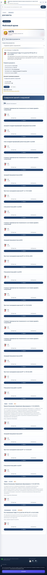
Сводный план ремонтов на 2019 (13, 240)
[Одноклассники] (36, 561)
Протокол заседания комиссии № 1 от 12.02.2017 (18, 449)
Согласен (23, 571)
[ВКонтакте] (33, 561)
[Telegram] (30, 561)
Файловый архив (6, 21)
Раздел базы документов (8, 43)
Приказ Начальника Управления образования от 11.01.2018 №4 (22, 406)
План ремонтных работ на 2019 (13, 272)
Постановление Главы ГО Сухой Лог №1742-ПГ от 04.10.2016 (21, 512)
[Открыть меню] (1, 2)
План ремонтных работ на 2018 (13, 388)
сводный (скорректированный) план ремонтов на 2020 (20, 125)
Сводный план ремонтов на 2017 (13, 434)
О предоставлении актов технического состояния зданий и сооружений (21, 109)
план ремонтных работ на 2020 (13, 207)
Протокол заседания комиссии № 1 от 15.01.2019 (18, 305)
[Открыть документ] (5, 53)
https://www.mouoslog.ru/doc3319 (11, 91)
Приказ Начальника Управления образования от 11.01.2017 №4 (21, 484)
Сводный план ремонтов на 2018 (13, 356)
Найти (43, 6)
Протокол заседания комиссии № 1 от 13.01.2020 (18, 191)
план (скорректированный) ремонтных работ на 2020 (19, 141)
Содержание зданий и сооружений (12, 78)
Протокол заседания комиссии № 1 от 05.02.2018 (18, 372)
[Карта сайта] (46, 2)
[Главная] (41, 2)
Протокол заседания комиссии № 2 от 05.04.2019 (18, 256)
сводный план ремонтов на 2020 (13, 175)
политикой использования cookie (17, 568)
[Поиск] (43, 2)
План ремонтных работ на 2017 (12, 465)
